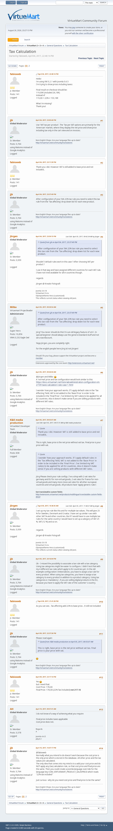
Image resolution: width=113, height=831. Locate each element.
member (39, 358)
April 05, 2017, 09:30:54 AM (46, 307)
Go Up (11, 797)
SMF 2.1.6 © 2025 (12, 825)
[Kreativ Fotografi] (11, 263)
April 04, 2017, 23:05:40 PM (46, 120)
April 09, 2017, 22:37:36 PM (46, 633)
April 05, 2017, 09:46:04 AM (46, 372)
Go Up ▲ (103, 825)
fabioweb (15, 74)
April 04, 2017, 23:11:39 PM (46, 162)
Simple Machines (25, 825)
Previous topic (85, 58)
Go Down (12, 66)
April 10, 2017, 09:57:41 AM (46, 709)
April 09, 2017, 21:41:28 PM (48, 601)
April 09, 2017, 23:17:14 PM (46, 677)
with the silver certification (82, 33)
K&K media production (16, 421)
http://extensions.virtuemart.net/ (81, 363)
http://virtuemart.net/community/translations (54, 142)
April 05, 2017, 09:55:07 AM (46, 420)
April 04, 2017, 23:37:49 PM (46, 194)
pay (73, 27)
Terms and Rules (92, 825)
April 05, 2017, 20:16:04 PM (46, 559)
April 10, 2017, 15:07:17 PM (46, 748)
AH (11, 709)
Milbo (13, 307)
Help (82, 825)
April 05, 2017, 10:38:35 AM (48, 506)
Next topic (99, 58)
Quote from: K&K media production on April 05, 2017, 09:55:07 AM (66, 642)
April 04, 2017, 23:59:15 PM (46, 236)
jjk (11, 120)
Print (101, 66)
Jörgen (14, 236)
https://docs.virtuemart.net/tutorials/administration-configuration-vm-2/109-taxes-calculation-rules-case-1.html (68, 383)
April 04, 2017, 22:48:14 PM (48, 74)
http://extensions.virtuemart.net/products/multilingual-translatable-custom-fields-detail (69, 495)
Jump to (66, 808)
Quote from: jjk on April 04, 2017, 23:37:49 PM (58, 242)
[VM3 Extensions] (11, 341)
